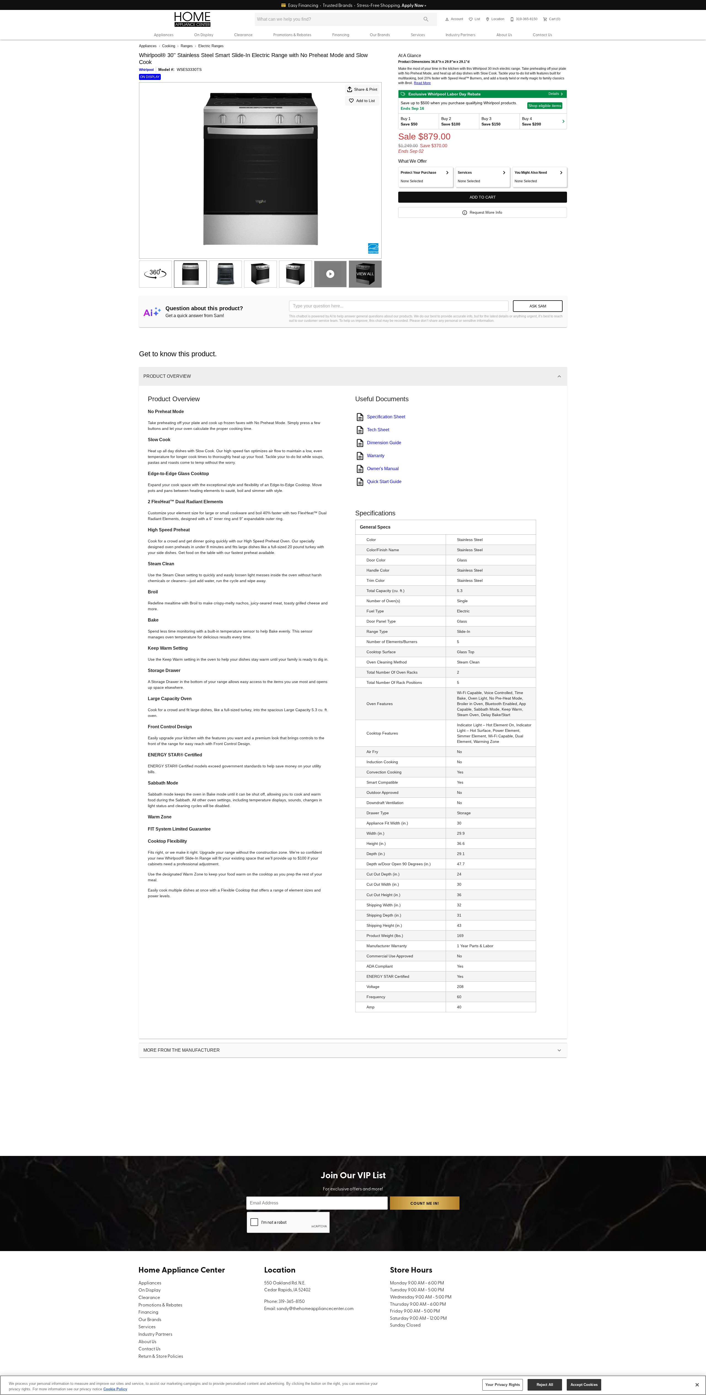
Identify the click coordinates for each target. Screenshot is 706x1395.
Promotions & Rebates (292, 34)
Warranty (375, 455)
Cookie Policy (115, 1389)
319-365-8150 (292, 1301)
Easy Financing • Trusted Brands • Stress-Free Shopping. (356, 5)
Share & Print (365, 89)
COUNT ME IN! (424, 1203)
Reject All (545, 1385)
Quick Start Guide (384, 481)
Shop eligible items (544, 105)
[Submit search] (426, 19)
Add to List (365, 100)
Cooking (168, 46)
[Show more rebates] (563, 121)
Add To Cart (483, 197)
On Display (203, 34)
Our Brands (380, 34)
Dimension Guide (384, 442)
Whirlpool (146, 70)
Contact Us (542, 34)
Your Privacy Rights (502, 1385)
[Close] (697, 1385)
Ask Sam (538, 306)
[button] (447, 19)
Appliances (163, 34)
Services (418, 34)
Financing (340, 34)
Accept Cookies (584, 1385)
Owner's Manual (383, 468)
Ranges (187, 46)
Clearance (243, 34)
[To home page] (192, 19)
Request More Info (486, 212)
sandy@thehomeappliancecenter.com (315, 1308)
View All (365, 274)
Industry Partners (460, 34)
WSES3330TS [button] (189, 69)
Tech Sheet (378, 429)
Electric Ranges (211, 46)
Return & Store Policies (160, 1356)
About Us (504, 34)
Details (554, 94)
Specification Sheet (386, 416)
